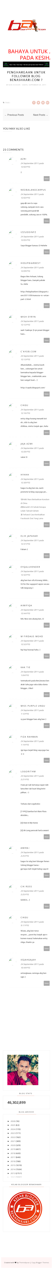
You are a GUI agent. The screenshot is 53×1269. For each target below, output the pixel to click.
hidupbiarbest (31, 263)
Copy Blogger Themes (40, 1262)
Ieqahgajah (28, 959)
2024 (13, 1129)
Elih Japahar (29, 536)
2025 (13, 1125)
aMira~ (25, 848)
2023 (13, 1133)
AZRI (23, 158)
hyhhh (25, 474)
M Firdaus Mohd (32, 636)
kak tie (25, 667)
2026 (13, 1121)
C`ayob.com (28, 351)
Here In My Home (30, 823)
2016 (13, 1161)
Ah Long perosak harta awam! (36, 830)
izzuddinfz (28, 232)
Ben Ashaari (15, 85)
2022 (13, 1137)
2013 (13, 1173)
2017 (13, 1157)
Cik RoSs (26, 886)
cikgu (24, 405)
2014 (13, 1169)
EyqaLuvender (30, 566)
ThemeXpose (24, 1262)
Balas (47, 178)
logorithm (28, 771)
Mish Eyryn (28, 316)
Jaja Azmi (27, 443)
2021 (13, 1141)
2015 (13, 1165)
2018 (13, 1153)
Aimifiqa (26, 605)
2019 (13, 1149)
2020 (13, 1145)
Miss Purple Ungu (33, 705)
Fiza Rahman (29, 736)
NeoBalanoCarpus (33, 189)
